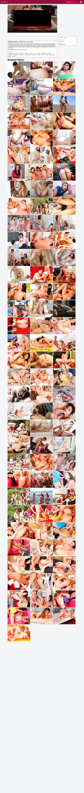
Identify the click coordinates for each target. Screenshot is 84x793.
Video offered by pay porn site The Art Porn (17, 49)
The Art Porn (61, 41)
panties (9, 56)
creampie (10, 54)
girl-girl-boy (43, 53)
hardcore (31, 53)
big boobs (21, 54)
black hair (21, 53)
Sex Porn (4, 2)
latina (43, 54)
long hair (26, 53)
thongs (38, 53)
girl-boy (14, 56)
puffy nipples (27, 54)
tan (35, 53)
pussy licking (51, 54)
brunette (39, 54)
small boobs (15, 54)
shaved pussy (11, 53)
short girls (34, 54)
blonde (16, 53)
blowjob (49, 53)
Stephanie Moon (62, 44)
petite (46, 54)
